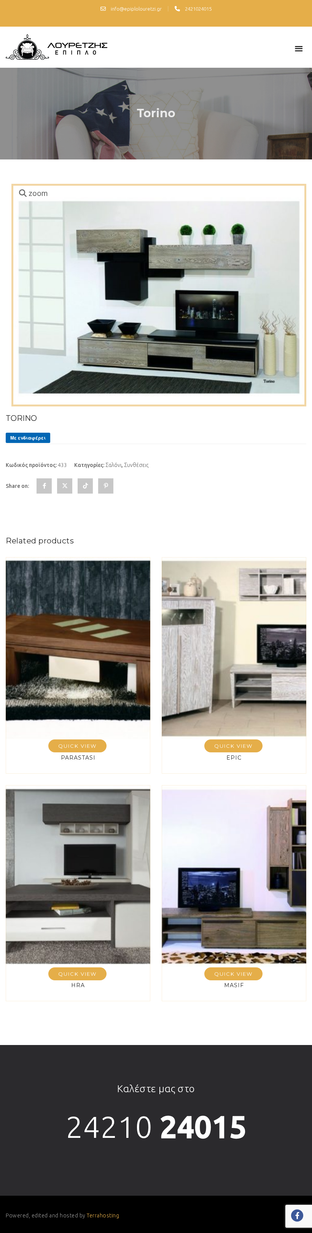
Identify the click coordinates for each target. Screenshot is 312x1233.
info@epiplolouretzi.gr (136, 8)
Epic (234, 757)
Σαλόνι (113, 465)
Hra (78, 985)
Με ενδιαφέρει (28, 437)
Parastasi (78, 757)
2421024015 (198, 8)
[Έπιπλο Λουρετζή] (56, 47)
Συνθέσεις (136, 465)
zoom (38, 193)
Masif (234, 985)
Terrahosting (103, 1215)
